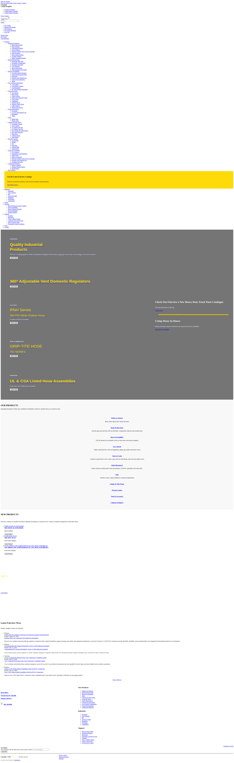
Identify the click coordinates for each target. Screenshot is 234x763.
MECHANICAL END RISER (13, 528)
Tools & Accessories (88, 706)
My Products (8, 29)
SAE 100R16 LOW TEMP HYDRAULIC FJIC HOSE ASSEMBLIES (26, 547)
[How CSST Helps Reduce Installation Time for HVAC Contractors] (24, 669)
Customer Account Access (89, 736)
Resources (85, 735)
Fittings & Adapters (117, 418)
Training (84, 738)
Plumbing (84, 721)
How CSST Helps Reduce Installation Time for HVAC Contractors (23, 672)
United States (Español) (11, 13)
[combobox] (9, 21)
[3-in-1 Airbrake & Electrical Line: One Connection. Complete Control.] (25, 657)
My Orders (7, 25)
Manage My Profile (10, 27)
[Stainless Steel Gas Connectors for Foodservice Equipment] (26, 635)
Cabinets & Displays (88, 707)
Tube (83, 696)
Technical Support (87, 733)
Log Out (6, 32)
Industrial (84, 714)
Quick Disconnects (87, 701)
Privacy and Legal (87, 741)
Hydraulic (85, 723)
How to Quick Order (7, 3)
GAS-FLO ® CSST (88, 743)
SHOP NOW (14, 258)
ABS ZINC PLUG (10, 537)
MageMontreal (17, 760)
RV (83, 718)
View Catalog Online (88, 740)
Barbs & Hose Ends (87, 692)
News (15, 3)
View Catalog (5, 16)
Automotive (85, 724)
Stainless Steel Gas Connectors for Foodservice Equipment (21, 638)
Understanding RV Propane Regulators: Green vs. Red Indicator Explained (26, 649)
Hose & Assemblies (87, 694)
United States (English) (11, 11)
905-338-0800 (8, 704)
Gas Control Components (89, 704)
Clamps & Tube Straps (88, 697)
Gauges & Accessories (88, 702)
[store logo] (15, 19)
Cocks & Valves (86, 699)
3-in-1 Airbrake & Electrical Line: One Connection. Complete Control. (24, 661)
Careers (19, 3)
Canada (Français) (9, 9)
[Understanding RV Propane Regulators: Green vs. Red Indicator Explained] (26, 646)
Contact (24, 3)
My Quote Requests (10, 30)
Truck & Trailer (86, 719)
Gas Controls (85, 716)
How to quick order (87, 731)
